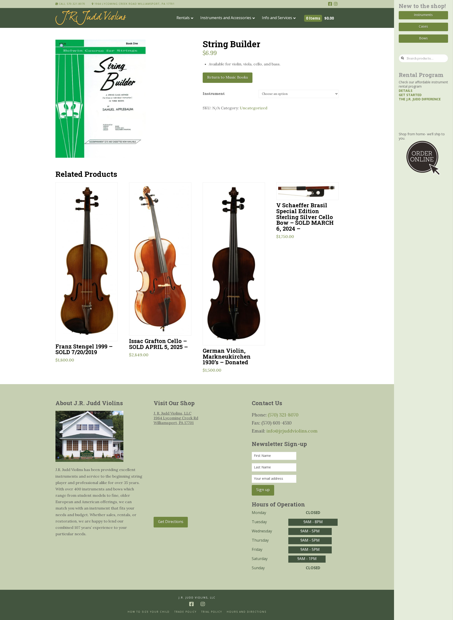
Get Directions (170, 521)
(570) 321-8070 (283, 415)
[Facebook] (330, 4)
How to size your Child (149, 611)
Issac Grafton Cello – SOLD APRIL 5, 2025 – (158, 343)
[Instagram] (336, 4)
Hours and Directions (246, 611)
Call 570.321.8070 (71, 3)
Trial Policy (211, 611)
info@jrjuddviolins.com (292, 431)
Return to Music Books (227, 77)
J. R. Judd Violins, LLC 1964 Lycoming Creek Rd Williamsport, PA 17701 (176, 418)
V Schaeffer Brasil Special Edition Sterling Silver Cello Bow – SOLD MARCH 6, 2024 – (305, 216)
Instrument (214, 93)
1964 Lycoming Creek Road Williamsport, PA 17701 (134, 3)
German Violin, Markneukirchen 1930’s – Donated (227, 356)
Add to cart (88, 331)
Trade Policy (185, 611)
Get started (410, 95)
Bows (423, 38)
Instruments (423, 15)
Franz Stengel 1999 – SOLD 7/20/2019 (84, 349)
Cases (423, 26)
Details (405, 90)
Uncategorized (253, 108)
